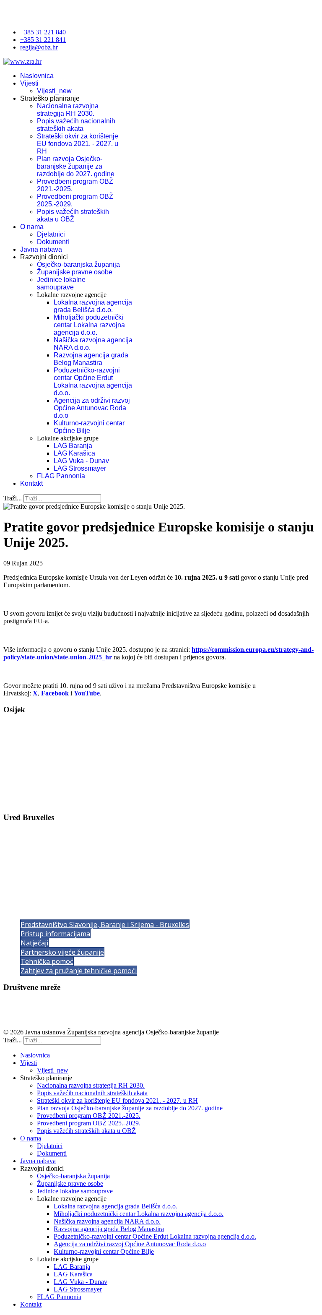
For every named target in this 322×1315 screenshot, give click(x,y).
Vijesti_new (54, 90)
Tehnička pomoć (47, 961)
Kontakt (31, 483)
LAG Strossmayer (80, 468)
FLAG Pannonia (61, 475)
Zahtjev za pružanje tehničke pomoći (79, 970)
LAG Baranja (73, 445)
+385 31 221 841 (43, 39)
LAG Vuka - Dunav (81, 460)
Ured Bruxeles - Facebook (38, 1017)
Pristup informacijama (55, 933)
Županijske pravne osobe (74, 272)
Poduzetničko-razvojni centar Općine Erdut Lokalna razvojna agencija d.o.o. (93, 381)
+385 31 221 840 (43, 32)
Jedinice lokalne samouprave (61, 283)
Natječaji (34, 943)
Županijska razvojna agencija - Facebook (57, 1003)
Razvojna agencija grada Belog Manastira (91, 359)
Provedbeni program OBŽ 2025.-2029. (88, 1123)
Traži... (12, 498)
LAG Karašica (74, 453)
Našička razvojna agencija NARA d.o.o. (107, 1221)
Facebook (55, 693)
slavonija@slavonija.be (53, 879)
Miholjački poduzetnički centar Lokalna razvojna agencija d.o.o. (89, 325)
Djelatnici (51, 234)
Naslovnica (37, 75)
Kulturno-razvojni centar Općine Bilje (89, 426)
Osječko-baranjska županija (78, 264)
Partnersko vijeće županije (62, 952)
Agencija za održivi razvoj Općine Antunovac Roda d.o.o (92, 408)
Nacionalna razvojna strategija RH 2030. (68, 109)
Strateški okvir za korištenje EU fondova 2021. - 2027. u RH (77, 144)
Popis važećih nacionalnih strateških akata (76, 124)
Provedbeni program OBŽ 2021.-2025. (88, 1115)
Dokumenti (53, 241)
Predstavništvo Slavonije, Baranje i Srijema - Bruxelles (105, 924)
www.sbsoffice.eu (42, 886)
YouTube (87, 693)
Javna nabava (41, 249)
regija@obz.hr (39, 47)
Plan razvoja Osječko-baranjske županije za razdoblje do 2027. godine (75, 166)
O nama (32, 226)
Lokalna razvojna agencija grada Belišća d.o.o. (93, 306)
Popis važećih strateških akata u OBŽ (73, 215)
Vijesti (29, 83)
